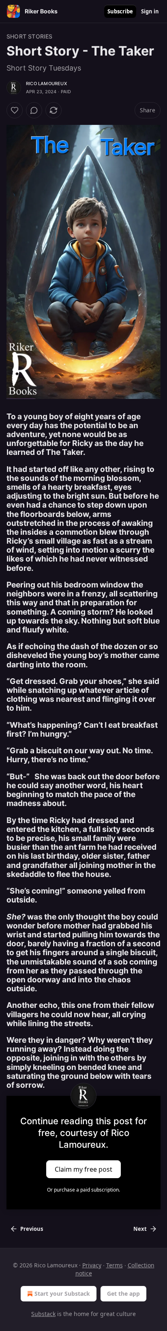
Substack (43, 1314)
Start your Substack (62, 1293)
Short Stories (29, 36)
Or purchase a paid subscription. (83, 1189)
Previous (31, 1228)
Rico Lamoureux (46, 83)
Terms (114, 1265)
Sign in (150, 11)
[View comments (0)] (34, 110)
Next (140, 1228)
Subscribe (120, 11)
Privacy (91, 1265)
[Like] (14, 110)
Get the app (123, 1293)
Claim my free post (83, 1169)
